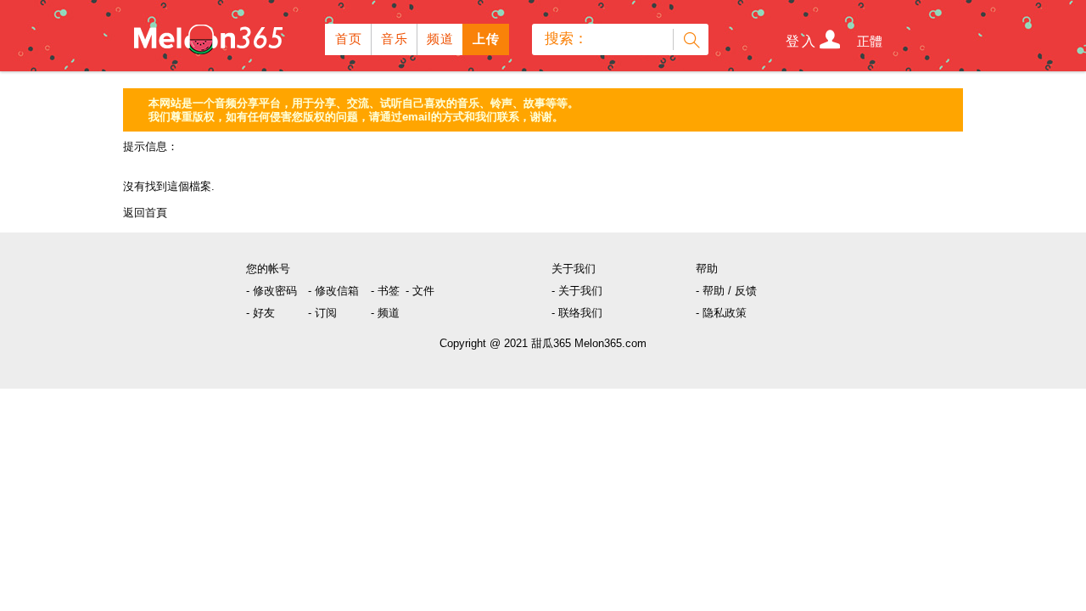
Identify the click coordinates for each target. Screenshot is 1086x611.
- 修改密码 (271, 290)
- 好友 (260, 312)
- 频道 (385, 312)
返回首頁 (145, 212)
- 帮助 (710, 290)
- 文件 (420, 290)
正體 (869, 41)
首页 (349, 38)
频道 (441, 38)
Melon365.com (207, 35)
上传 (487, 38)
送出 (690, 39)
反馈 (746, 290)
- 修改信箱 (333, 290)
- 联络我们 (576, 312)
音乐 (395, 38)
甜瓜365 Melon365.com (589, 343)
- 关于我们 (576, 290)
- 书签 (385, 290)
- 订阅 (322, 312)
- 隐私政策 (721, 312)
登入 (802, 41)
